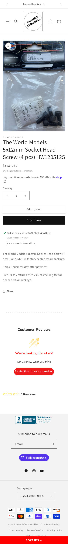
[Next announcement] (61, 4)
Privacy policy (16, 530)
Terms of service (35, 530)
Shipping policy (54, 530)
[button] (34, 540)
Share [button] (10, 291)
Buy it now (34, 220)
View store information (21, 243)
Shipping (7, 171)
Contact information (36, 536)
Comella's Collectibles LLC (29, 524)
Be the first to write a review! (34, 371)
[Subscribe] (53, 444)
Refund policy (53, 524)
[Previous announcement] (7, 4)
